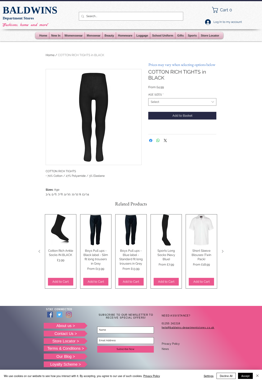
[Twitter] (59, 314)
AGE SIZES (156, 94)
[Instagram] (69, 314)
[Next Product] (222, 251)
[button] (225, 10)
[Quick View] (60, 230)
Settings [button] (208, 376)
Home (50, 55)
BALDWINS (30, 10)
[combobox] (182, 102)
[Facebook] (50, 314)
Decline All (226, 376)
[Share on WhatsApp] (158, 140)
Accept (245, 376)
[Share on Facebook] (150, 140)
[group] (131, 251)
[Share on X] (165, 140)
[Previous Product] (39, 251)
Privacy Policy (171, 343)
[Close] (257, 376)
